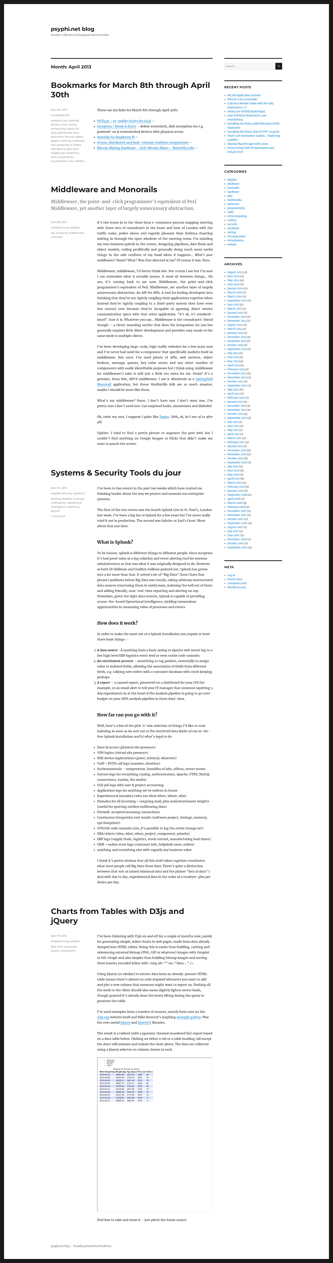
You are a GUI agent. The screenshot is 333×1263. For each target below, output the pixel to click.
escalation (57, 136)
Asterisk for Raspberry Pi (116, 137)
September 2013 (237, 349)
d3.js (53, 132)
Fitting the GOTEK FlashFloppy (246, 111)
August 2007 (235, 527)
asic (65, 120)
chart (64, 124)
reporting (73, 506)
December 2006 (237, 539)
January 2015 (235, 312)
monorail (56, 236)
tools (54, 156)
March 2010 (234, 482)
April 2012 (233, 393)
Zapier (164, 417)
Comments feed (237, 583)
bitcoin (55, 124)
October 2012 (235, 381)
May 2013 (233, 361)
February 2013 (236, 369)
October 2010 (235, 458)
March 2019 (234, 292)
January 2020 (235, 288)
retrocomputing (237, 216)
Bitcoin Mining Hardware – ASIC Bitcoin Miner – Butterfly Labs (145, 148)
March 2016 (234, 296)
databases (233, 183)
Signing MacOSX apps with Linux (247, 144)
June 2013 (233, 357)
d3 (76, 128)
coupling (61, 232)
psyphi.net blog (72, 29)
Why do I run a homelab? (242, 99)
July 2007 (233, 531)
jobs (230, 196)
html (60, 946)
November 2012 (236, 377)
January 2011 (235, 446)
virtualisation (235, 240)
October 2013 (235, 345)
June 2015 (233, 304)
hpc (53, 144)
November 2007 (237, 515)
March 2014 (234, 329)
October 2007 (235, 519)
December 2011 (236, 405)
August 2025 (235, 272)
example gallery (189, 1017)
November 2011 (236, 409)
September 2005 (237, 547)
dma (76, 132)
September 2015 (237, 300)
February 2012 (236, 397)
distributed (65, 132)
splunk (55, 510)
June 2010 (233, 470)
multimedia (234, 200)
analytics (56, 120)
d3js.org (103, 1017)
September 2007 (237, 523)
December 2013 (236, 337)
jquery (55, 950)
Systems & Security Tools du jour (116, 472)
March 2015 (234, 308)
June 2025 (233, 276)
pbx (69, 148)
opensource (58, 148)
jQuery (125, 1022)
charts (72, 124)
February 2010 (236, 486)
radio (230, 212)
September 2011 (237, 418)
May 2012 (233, 389)
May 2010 (233, 474)
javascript (63, 144)
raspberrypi (58, 152)
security (67, 493)
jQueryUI (144, 1022)
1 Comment (58, 516)
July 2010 (232, 466)
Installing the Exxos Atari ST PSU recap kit (253, 131)
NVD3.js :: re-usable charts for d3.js (124, 121)
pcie (75, 148)
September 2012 (237, 385)
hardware (78, 140)
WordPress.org (236, 587)
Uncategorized (60, 115)
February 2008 (236, 507)
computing (58, 128)
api (53, 232)
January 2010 (235, 490)
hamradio (233, 187)
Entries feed (234, 579)
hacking (66, 140)
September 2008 (237, 494)
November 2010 (236, 454)
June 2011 (233, 426)
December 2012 (236, 373)
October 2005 (235, 543)
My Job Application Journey (244, 95)
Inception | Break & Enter (116, 126)
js (71, 144)
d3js (53, 946)
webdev (80, 160)
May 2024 (233, 280)
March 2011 (234, 438)
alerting (56, 498)
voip (70, 160)
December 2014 (236, 316)
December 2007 (237, 511)
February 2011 (235, 442)
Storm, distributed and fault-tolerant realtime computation (143, 142)
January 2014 (235, 333)
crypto (70, 128)
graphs (55, 140)
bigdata (56, 493)
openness (233, 204)
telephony (72, 152)
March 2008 (234, 503)
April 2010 (233, 478)
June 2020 (233, 284)
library (77, 144)
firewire (69, 136)
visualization (59, 160)
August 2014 (234, 324)
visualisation (66, 156)
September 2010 (237, 462)
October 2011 (235, 414)
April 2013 (233, 365)
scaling (231, 220)
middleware (76, 232)
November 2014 (236, 320)
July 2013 (232, 353)
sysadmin (79, 493)
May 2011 (233, 430)
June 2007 (233, 535)
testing (231, 232)
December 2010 (236, 450)
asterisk (74, 120)
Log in (231, 575)
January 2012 (235, 401)
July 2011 (232, 422)
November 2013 (236, 341)
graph (79, 136)
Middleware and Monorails (104, 189)
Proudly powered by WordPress (92, 1246)
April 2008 (233, 499)
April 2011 (233, 434)
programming (60, 227)
